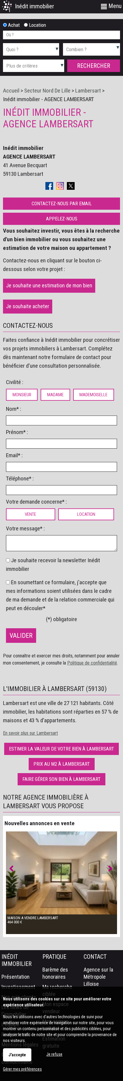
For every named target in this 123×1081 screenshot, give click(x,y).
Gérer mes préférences (22, 1069)
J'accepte (17, 1054)
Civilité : (14, 382)
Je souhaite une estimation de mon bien (49, 285)
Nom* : (13, 408)
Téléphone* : (20, 478)
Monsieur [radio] (22, 394)
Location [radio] (86, 514)
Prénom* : (17, 432)
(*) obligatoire (61, 619)
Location (37, 25)
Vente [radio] (30, 514)
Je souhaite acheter (27, 306)
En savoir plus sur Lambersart (30, 733)
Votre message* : (25, 528)
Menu (114, 6)
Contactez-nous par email (62, 203)
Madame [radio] (55, 394)
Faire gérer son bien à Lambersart (61, 779)
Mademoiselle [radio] (93, 394)
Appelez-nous (61, 219)
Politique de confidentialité (92, 663)
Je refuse (54, 1054)
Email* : (14, 455)
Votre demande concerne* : (36, 501)
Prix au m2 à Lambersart (61, 764)
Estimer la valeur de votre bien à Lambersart (61, 749)
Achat (13, 25)
